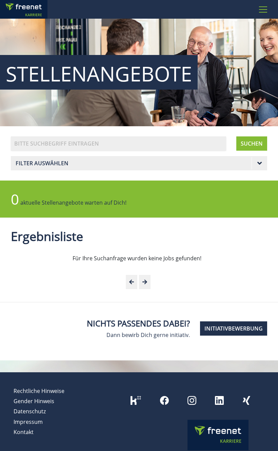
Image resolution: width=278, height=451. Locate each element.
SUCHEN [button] (252, 143)
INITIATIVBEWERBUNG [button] (233, 328)
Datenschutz (30, 411)
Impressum (28, 422)
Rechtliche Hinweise (39, 391)
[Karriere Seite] (32, 9)
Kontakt (24, 432)
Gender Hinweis (34, 401)
